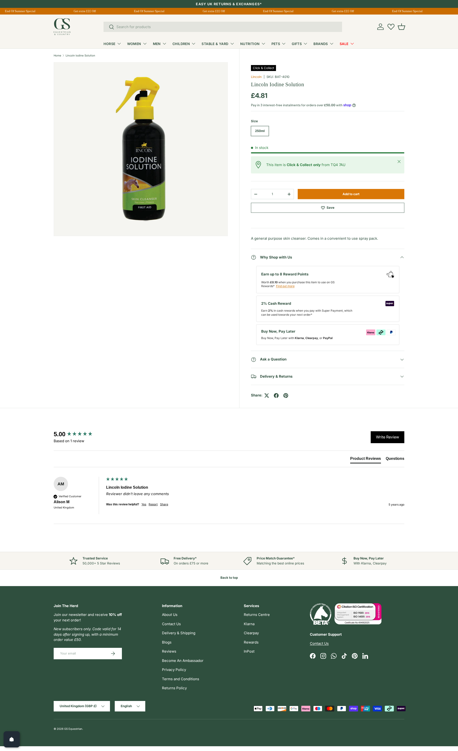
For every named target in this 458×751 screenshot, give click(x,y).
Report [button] (153, 504)
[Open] (12, 739)
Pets (275, 44)
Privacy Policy (174, 669)
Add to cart (351, 194)
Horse (109, 44)
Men (157, 44)
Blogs (167, 642)
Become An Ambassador (182, 660)
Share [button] (164, 504)
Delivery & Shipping (178, 633)
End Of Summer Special (17, 11)
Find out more (285, 286)
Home (57, 55)
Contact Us (171, 624)
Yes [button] (143, 504)
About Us (169, 614)
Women (134, 44)
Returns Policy (174, 688)
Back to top (229, 577)
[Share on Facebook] (276, 395)
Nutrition (250, 44)
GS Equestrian (73, 729)
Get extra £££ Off (82, 11)
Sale (344, 44)
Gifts (297, 44)
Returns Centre (257, 614)
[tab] (365, 459)
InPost (249, 651)
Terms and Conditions (180, 679)
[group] (79, 434)
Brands (320, 44)
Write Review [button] (387, 437)
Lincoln (256, 77)
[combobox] (223, 27)
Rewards (251, 642)
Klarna (249, 624)
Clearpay (251, 633)
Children (181, 44)
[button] (401, 26)
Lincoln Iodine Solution (80, 55)
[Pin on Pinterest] (286, 395)
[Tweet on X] (266, 395)
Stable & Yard (215, 44)
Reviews (169, 651)
